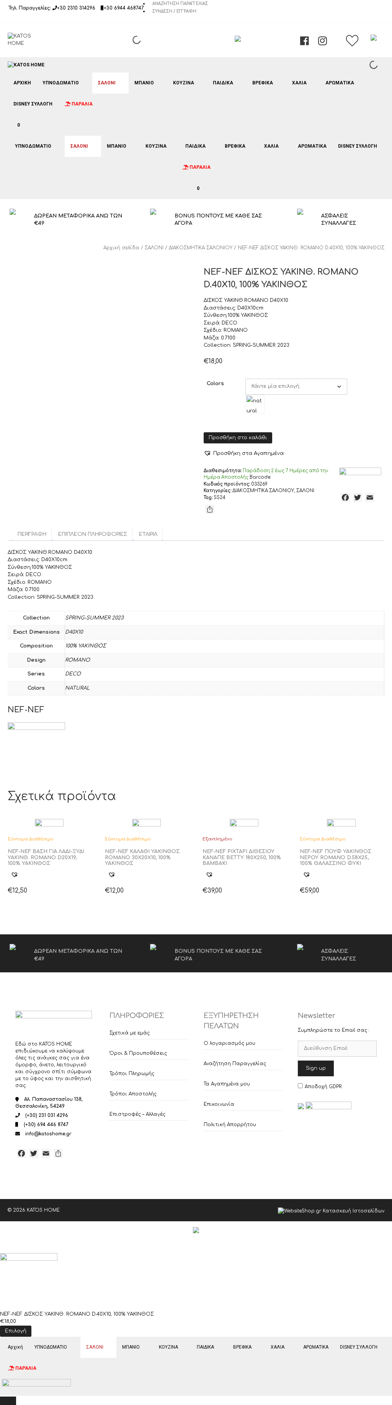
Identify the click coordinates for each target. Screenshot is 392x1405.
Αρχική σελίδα (121, 247)
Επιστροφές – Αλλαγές (137, 1114)
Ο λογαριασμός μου (229, 1043)
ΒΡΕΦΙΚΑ (262, 83)
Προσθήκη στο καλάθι (238, 437)
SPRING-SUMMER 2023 (94, 618)
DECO (73, 674)
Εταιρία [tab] (148, 534)
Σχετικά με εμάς (129, 1033)
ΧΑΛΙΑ (299, 83)
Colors (215, 383)
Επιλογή (15, 1331)
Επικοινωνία (219, 1104)
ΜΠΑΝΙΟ (144, 83)
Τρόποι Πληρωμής (131, 1073)
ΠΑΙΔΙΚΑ (223, 83)
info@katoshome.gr (48, 1134)
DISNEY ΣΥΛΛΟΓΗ (32, 104)
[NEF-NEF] (360, 475)
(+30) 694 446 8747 (46, 1124)
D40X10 (74, 632)
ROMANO (77, 660)
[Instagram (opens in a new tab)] (322, 43)
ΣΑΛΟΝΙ (107, 83)
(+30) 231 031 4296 (46, 1115)
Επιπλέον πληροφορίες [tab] (92, 534)
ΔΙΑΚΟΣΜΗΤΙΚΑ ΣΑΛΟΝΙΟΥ (200, 247)
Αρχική (22, 83)
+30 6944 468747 (124, 8)
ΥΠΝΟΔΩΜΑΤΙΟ (60, 83)
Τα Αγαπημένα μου (227, 1084)
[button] (244, 453)
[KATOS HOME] (26, 64)
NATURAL (77, 688)
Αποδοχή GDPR (323, 1086)
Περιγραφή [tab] (32, 534)
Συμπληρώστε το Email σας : (333, 1030)
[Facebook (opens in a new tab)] (304, 43)
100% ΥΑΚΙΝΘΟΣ (85, 646)
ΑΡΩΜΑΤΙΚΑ (339, 83)
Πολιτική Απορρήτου (230, 1124)
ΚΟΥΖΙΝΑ (183, 83)
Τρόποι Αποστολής (133, 1094)
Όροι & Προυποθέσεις (138, 1053)
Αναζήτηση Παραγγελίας (180, 4)
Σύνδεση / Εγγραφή (174, 11)
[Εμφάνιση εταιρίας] (49, 824)
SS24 (219, 497)
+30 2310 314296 (76, 8)
